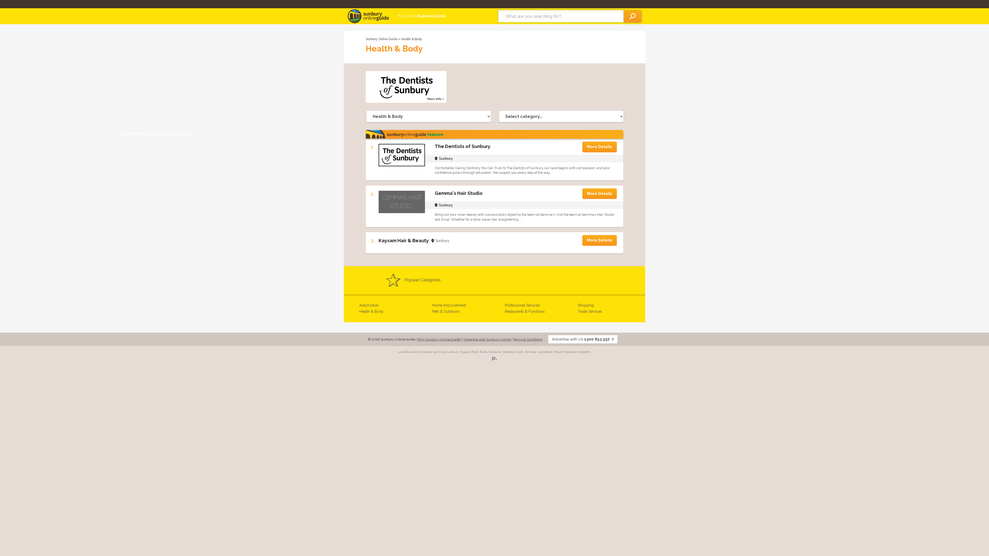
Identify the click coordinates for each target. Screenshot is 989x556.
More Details (599, 146)
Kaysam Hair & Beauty (404, 240)
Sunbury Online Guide (382, 39)
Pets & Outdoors (446, 311)
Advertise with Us (581, 339)
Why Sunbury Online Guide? (439, 339)
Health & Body (371, 311)
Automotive (368, 305)
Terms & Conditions (527, 339)
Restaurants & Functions (525, 311)
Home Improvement (449, 305)
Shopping (586, 305)
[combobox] (561, 16)
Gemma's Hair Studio (459, 193)
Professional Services (522, 305)
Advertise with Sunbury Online (487, 339)
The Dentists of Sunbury (462, 146)
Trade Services (590, 311)
